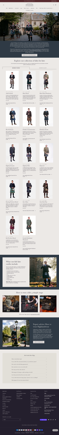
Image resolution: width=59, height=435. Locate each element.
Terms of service (32, 432)
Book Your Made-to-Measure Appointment (7, 397)
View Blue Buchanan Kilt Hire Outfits (11, 139)
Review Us (4, 408)
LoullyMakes (18, 396)
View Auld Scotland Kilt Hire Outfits (11, 103)
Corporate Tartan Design (34, 410)
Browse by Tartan (16, 68)
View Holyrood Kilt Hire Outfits (45, 174)
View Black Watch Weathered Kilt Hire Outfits (46, 103)
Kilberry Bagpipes (19, 395)
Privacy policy (27, 432)
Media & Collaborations (6, 411)
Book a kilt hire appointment (29, 55)
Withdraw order (32, 403)
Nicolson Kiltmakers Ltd (30, 431)
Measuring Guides (5, 406)
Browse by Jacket (43, 67)
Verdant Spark (18, 432)
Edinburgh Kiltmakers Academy (21, 393)
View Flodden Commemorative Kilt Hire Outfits (29, 139)
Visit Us (4, 395)
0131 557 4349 (47, 405)
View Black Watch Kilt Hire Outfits (28, 103)
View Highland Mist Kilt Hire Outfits (27, 176)
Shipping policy (37, 432)
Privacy (31, 400)
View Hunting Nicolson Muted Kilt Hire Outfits (12, 212)
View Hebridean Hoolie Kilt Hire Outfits (45, 140)
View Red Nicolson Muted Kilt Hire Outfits (12, 247)
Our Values (4, 405)
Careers (4, 410)
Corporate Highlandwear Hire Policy (35, 407)
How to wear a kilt (39, 342)
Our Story (4, 403)
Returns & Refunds (33, 402)
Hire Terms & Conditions (34, 398)
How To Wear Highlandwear (34, 396)
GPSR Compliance (5, 413)
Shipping (31, 405)
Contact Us (4, 393)
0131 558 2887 (46, 398)
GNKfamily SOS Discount (34, 412)
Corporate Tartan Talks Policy (34, 408)
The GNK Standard (33, 395)
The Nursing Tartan (19, 398)
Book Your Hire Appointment (7, 399)
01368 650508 (47, 413)
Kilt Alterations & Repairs (6, 401)
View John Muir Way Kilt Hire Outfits (45, 211)
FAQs (31, 393)
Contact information (42, 432)
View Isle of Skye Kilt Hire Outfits (28, 210)
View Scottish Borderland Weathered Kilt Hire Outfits (29, 249)
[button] (4, 4)
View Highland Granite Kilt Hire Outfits (11, 176)
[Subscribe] (20, 419)
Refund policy (23, 432)
